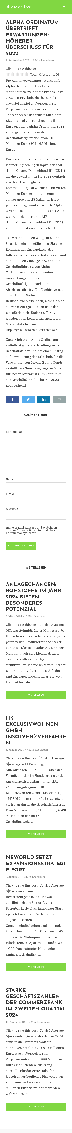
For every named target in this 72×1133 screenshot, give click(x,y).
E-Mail (10, 494)
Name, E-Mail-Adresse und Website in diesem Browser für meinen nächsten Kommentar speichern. (32, 530)
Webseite (12, 508)
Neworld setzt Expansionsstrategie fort (35, 864)
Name (10, 479)
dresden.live (19, 7)
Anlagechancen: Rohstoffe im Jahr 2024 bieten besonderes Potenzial (33, 597)
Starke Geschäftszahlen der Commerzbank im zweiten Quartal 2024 (36, 1003)
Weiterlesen (36, 695)
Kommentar (14, 432)
